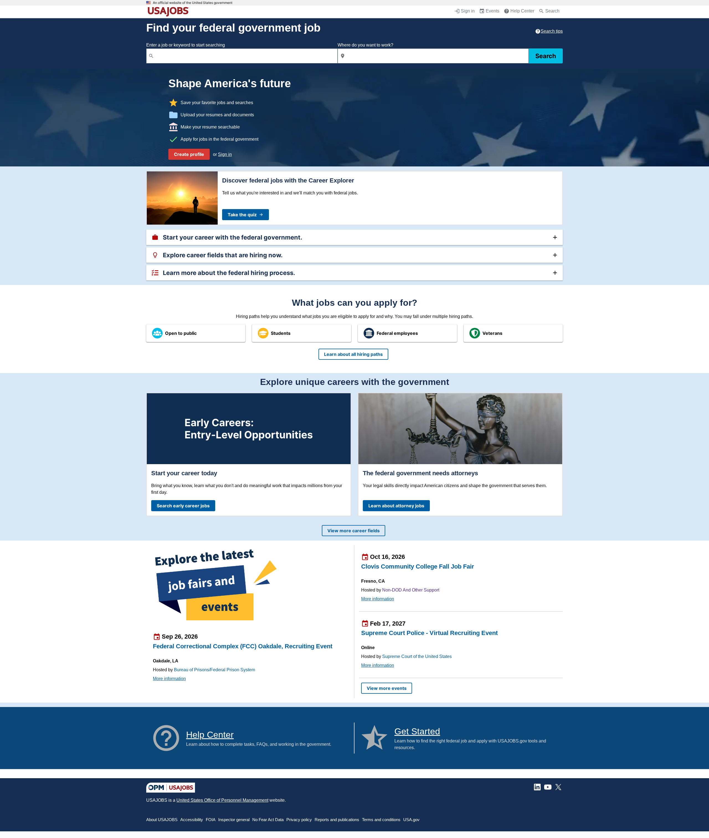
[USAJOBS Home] (169, 12)
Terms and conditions (381, 819)
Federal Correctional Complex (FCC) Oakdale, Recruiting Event (242, 646)
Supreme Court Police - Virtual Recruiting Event (429, 632)
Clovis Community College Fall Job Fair (417, 566)
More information (169, 678)
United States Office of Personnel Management (222, 800)
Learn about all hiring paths (353, 354)
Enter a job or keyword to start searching (185, 45)
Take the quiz (242, 214)
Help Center (210, 735)
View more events (387, 688)
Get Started (417, 731)
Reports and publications (337, 819)
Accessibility (191, 819)
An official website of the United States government (192, 2)
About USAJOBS (162, 819)
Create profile (189, 154)
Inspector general (234, 819)
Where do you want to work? (365, 45)
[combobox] (242, 55)
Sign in (225, 154)
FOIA (210, 819)
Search (545, 56)
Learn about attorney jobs (396, 505)
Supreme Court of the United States (417, 656)
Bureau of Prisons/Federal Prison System (214, 669)
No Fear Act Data (268, 819)
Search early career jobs (183, 505)
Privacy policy (299, 819)
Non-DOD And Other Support (410, 590)
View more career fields (353, 530)
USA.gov (411, 819)
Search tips (552, 31)
